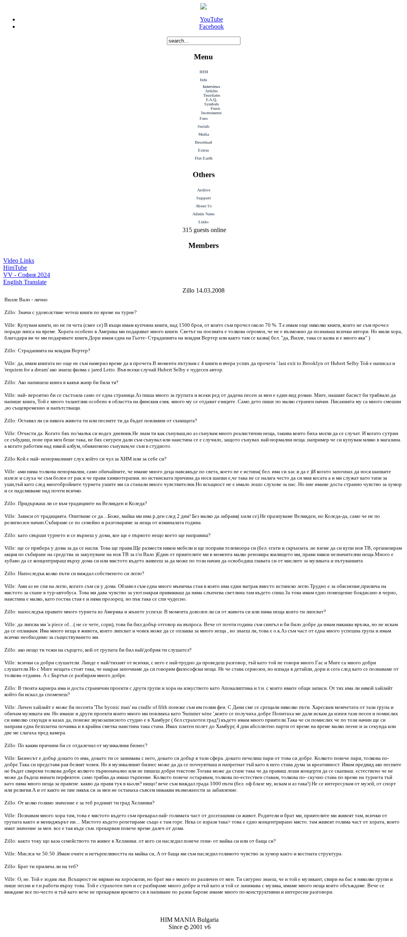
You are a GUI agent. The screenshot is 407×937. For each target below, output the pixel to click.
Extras (203, 150)
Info (203, 80)
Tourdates (211, 95)
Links (203, 222)
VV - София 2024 (26, 274)
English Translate (25, 282)
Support (203, 198)
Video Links (18, 260)
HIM (204, 72)
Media (203, 134)
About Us (204, 206)
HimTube (15, 267)
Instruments (211, 113)
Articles (211, 91)
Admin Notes (203, 214)
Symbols (211, 104)
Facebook (211, 26)
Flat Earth (204, 158)
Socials (203, 126)
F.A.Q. (211, 100)
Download (203, 142)
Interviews (211, 86)
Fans (204, 118)
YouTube (211, 19)
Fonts (215, 108)
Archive (203, 190)
